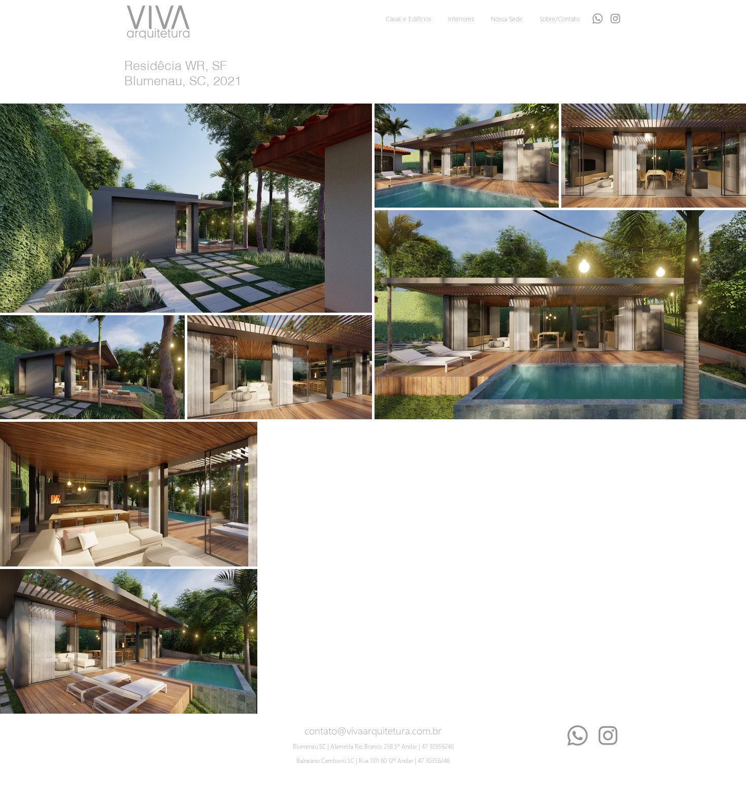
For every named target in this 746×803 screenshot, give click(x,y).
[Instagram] (608, 735)
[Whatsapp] (597, 18)
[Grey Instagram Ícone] (615, 18)
